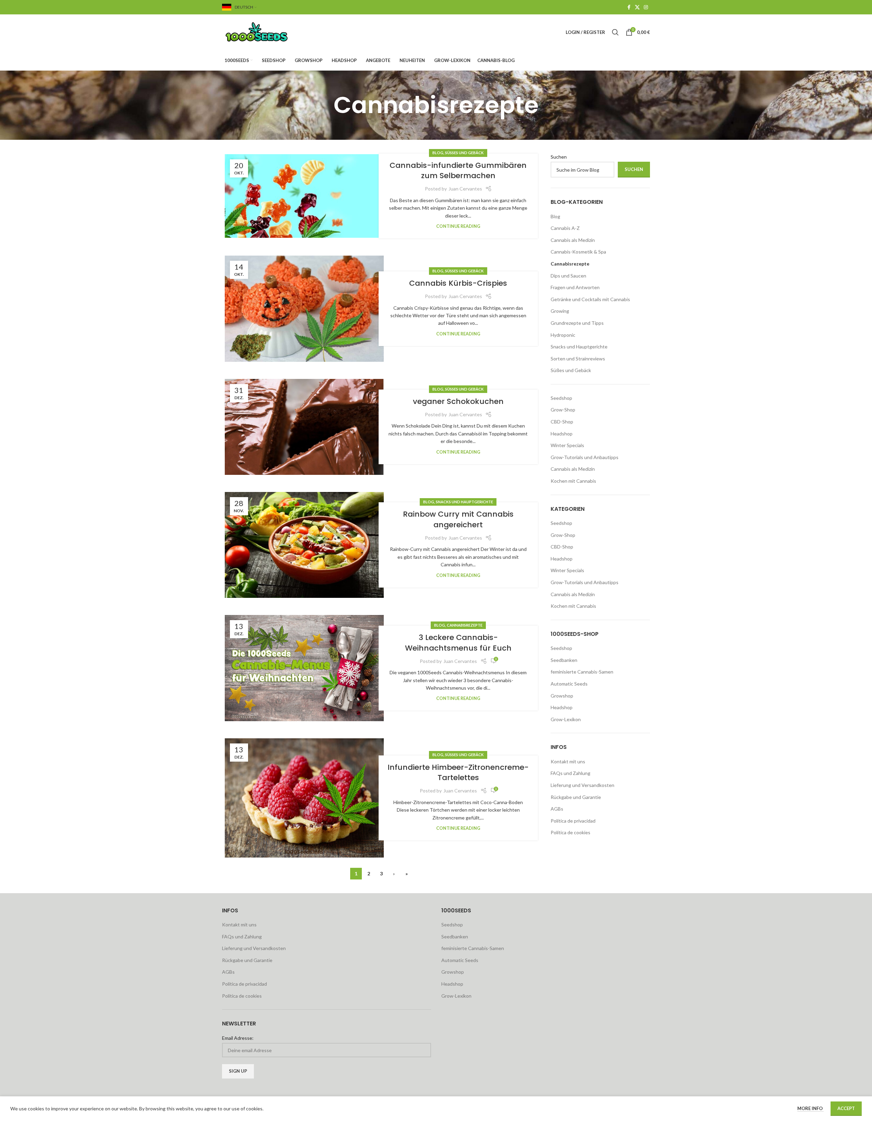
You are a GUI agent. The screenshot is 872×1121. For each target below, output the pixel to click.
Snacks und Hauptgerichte (464, 502)
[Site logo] (265, 32)
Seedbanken (564, 660)
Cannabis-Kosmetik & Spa (578, 252)
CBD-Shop (562, 421)
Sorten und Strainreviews (578, 358)
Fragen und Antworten (575, 287)
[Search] (615, 32)
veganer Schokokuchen (458, 401)
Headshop (562, 433)
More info (810, 1108)
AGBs (557, 809)
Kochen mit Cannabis (573, 481)
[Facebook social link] (629, 7)
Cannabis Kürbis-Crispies (458, 283)
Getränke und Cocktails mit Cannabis (590, 299)
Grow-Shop (563, 409)
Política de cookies (570, 832)
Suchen (559, 157)
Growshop (562, 696)
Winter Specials (567, 445)
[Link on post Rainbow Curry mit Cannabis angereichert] (304, 545)
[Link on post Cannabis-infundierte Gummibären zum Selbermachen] (304, 196)
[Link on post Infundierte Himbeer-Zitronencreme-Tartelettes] (304, 798)
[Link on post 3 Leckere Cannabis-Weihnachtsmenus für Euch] (304, 668)
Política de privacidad (573, 821)
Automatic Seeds (569, 684)
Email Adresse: (238, 1038)
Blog (437, 152)
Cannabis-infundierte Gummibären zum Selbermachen (458, 170)
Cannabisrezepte (464, 625)
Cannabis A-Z (565, 228)
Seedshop (561, 398)
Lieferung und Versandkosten (582, 785)
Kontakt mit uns (568, 761)
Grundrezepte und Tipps (577, 323)
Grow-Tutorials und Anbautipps (584, 457)
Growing (560, 311)
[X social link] (637, 7)
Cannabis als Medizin (573, 240)
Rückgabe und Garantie (576, 797)
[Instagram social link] (646, 7)
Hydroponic (563, 335)
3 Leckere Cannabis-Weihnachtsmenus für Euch (458, 642)
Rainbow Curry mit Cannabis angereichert (458, 519)
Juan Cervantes (465, 189)
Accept (846, 1108)
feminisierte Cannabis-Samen (582, 672)
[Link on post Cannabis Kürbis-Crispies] (304, 309)
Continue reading (458, 226)
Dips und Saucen (568, 276)
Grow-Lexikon (566, 719)
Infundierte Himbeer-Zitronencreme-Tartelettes (458, 772)
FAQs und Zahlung (570, 773)
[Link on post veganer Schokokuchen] (304, 427)
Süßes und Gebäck (464, 152)
